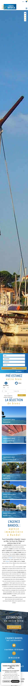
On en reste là (14, 664)
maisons (7, 561)
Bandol (10, 557)
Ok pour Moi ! (15, 681)
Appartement (5, 385)
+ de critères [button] (20, 371)
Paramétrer (6, 681)
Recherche (14, 368)
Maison (19, 383)
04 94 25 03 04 (14, 657)
